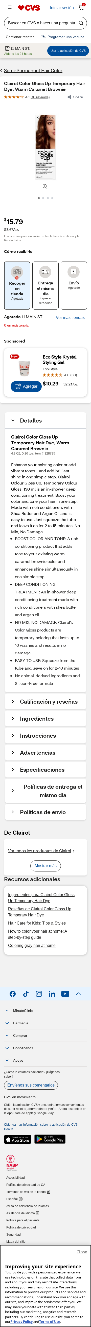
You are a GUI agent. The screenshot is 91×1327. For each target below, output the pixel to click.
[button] (70, 318)
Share (78, 96)
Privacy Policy (21, 1321)
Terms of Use (49, 1321)
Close (82, 1252)
